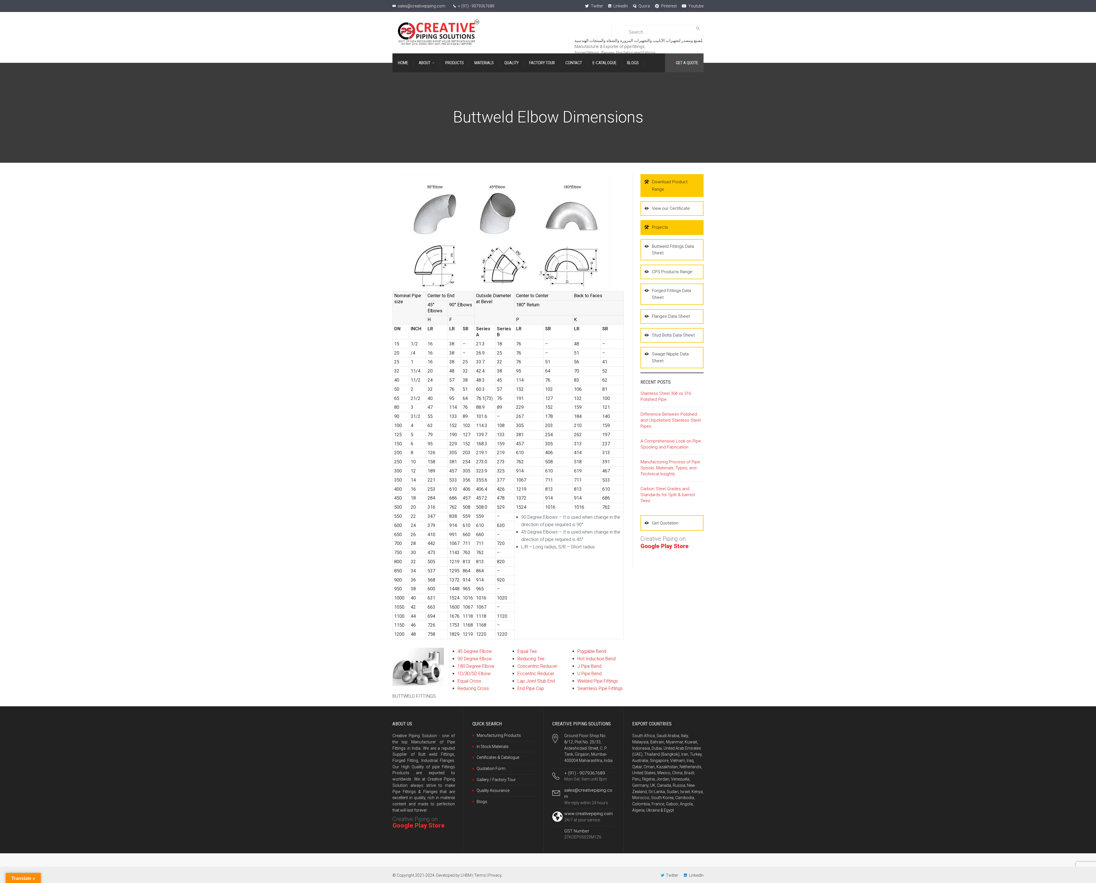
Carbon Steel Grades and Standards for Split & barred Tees (667, 494)
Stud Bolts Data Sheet (673, 335)
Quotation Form (491, 768)
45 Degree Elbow (475, 651)
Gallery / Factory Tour (496, 779)
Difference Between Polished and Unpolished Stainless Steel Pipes (670, 420)
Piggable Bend (591, 651)
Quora (644, 6)
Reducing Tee (531, 658)
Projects (660, 227)
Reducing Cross (473, 688)
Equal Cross (469, 681)
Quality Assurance (493, 790)
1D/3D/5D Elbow (474, 673)
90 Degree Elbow (475, 658)
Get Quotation (665, 523)
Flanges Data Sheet (671, 316)
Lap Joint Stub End (536, 681)
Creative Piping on (418, 822)
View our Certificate (671, 208)
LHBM (466, 875)
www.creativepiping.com (588, 813)
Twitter (596, 6)
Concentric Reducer (537, 666)
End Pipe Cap (530, 688)
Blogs (482, 801)
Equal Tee (527, 651)
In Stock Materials (493, 746)
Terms (480, 875)
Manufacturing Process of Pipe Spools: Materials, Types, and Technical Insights (670, 467)
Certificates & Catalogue (498, 757)
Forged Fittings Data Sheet (671, 294)
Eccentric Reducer (535, 673)
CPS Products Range (672, 271)
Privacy (494, 875)
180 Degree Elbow (476, 666)
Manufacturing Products (499, 735)
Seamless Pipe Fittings (600, 688)
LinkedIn (620, 6)
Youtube (696, 6)
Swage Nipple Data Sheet (670, 357)
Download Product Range (670, 185)
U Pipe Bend (589, 673)
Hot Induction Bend (596, 658)
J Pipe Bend (589, 666)
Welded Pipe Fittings (597, 681)
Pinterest (668, 6)
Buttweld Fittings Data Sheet (673, 250)
